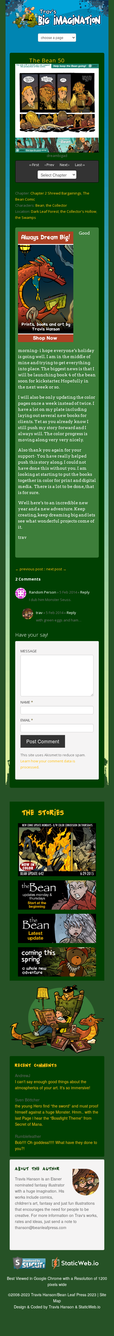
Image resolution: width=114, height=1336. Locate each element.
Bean (39, 205)
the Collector (56, 205)
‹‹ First (34, 164)
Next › (64, 164)
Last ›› (80, 164)
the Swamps (25, 217)
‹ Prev (49, 164)
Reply (85, 592)
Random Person (42, 592)
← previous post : (30, 568)
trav (39, 612)
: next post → (55, 568)
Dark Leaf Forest (45, 211)
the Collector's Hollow (78, 211)
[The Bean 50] (57, 71)
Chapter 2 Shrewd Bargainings (55, 193)
